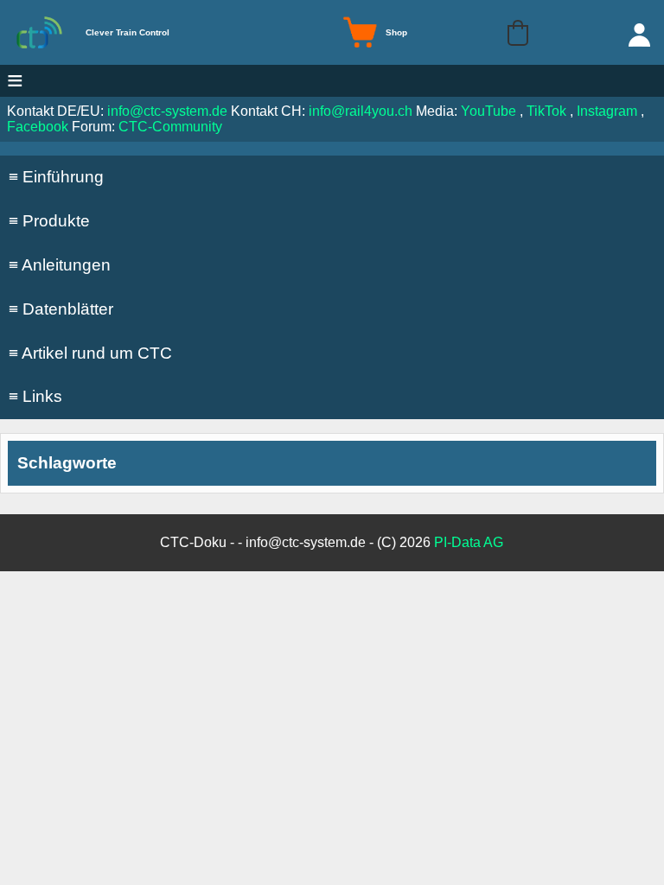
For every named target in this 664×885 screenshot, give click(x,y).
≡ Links (35, 396)
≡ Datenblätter (61, 309)
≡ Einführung (56, 177)
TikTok (546, 111)
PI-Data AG (468, 542)
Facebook (37, 126)
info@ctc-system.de (167, 111)
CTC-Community (170, 126)
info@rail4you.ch (360, 111)
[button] (518, 33)
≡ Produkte (49, 221)
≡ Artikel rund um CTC (90, 353)
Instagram (607, 111)
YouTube (488, 111)
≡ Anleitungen (60, 265)
